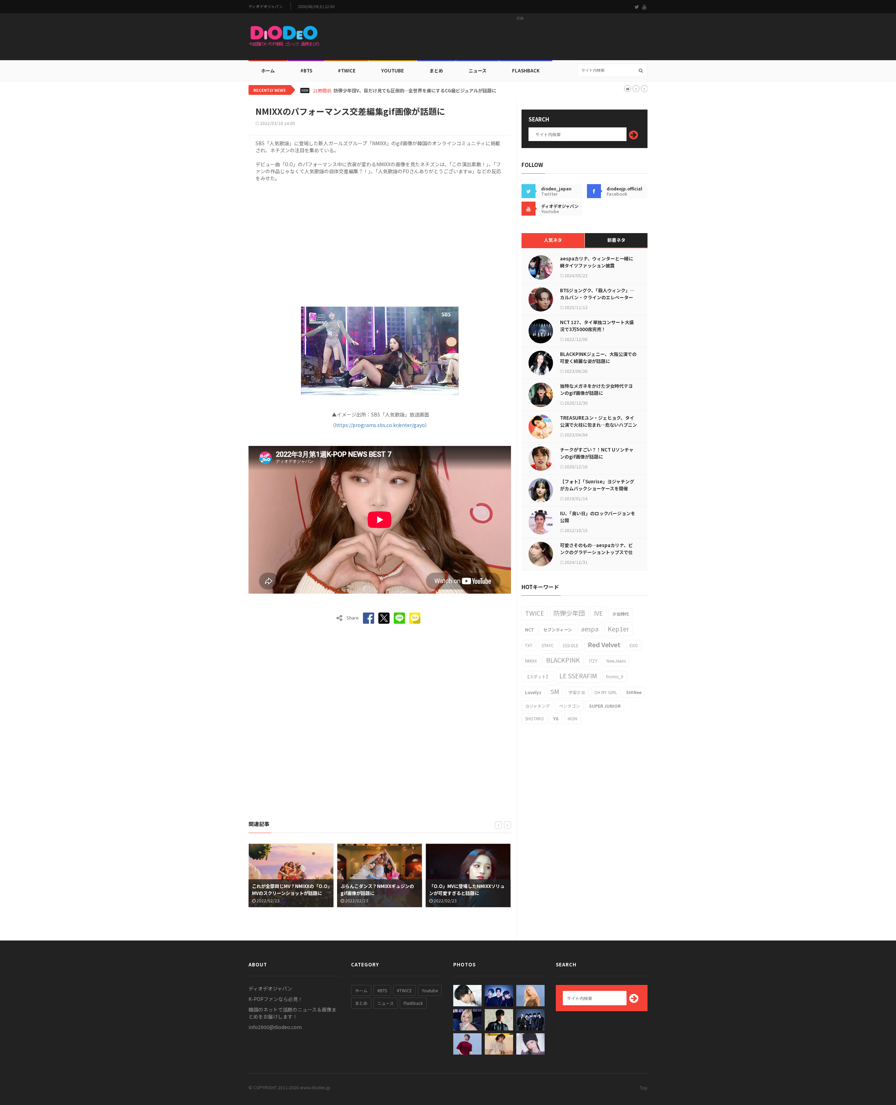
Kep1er (618, 628)
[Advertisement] (520, 39)
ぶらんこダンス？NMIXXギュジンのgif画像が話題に (289, 889)
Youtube (430, 990)
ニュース (477, 70)
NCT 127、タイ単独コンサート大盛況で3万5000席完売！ (597, 326)
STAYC (547, 645)
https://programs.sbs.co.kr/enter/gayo (380, 424)
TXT (528, 645)
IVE (598, 612)
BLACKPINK (563, 659)
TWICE (534, 612)
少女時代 (620, 614)
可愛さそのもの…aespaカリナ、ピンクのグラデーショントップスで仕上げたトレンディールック (596, 552)
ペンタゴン (569, 706)
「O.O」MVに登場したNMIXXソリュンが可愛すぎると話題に (378, 889)
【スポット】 (537, 676)
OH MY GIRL (605, 692)
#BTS (306, 70)
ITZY (593, 661)
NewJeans (616, 661)
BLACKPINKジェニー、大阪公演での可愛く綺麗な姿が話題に (598, 357)
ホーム (268, 70)
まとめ (436, 70)
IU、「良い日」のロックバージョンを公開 (597, 517)
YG (556, 718)
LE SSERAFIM (578, 675)
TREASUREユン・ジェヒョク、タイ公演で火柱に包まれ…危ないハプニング (598, 424)
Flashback (526, 70)
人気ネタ (553, 240)
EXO (634, 645)
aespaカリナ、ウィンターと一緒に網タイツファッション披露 (596, 262)
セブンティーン (557, 629)
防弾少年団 (569, 612)
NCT (529, 629)
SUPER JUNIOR (605, 706)
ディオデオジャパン (265, 6)
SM (555, 691)
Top (644, 1088)
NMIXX (531, 661)
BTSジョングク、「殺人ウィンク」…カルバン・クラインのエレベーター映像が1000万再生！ (597, 297)
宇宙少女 (576, 692)
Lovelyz (533, 692)
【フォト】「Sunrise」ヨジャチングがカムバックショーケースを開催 (597, 485)
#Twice (347, 70)
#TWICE (404, 990)
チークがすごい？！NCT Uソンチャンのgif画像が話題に (597, 453)
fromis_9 (614, 676)
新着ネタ (616, 240)
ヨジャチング (537, 706)
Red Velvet (604, 644)
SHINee (634, 692)
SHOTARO (534, 718)
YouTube (392, 70)
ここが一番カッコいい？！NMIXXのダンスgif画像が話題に (468, 889)
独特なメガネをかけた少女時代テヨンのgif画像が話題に (596, 389)
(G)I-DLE (571, 645)
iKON (572, 718)
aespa (589, 628)
